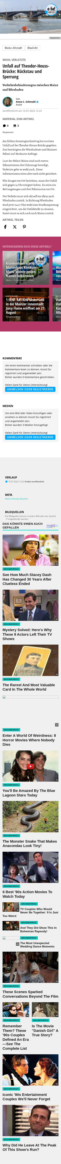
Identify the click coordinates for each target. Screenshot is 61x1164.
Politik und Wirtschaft (24, 280)
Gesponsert (11, 316)
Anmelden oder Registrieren (30, 389)
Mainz (9, 280)
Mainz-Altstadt (13, 48)
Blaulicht (32, 48)
